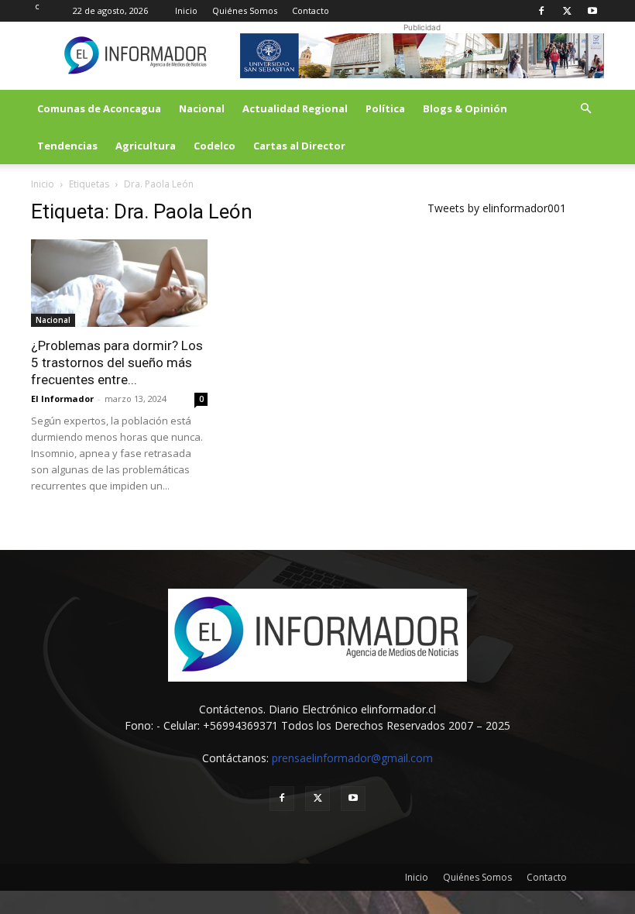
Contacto (310, 10)
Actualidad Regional (295, 108)
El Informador (62, 398)
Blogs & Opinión (465, 108)
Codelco (214, 146)
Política (385, 108)
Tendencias (67, 146)
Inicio (186, 10)
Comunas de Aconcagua (99, 108)
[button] (585, 108)
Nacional (202, 108)
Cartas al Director (299, 146)
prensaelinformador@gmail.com (352, 758)
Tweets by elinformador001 (496, 208)
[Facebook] (541, 11)
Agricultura (145, 146)
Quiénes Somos (244, 10)
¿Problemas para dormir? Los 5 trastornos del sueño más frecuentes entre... (117, 362)
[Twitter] (566, 11)
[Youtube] (592, 11)
